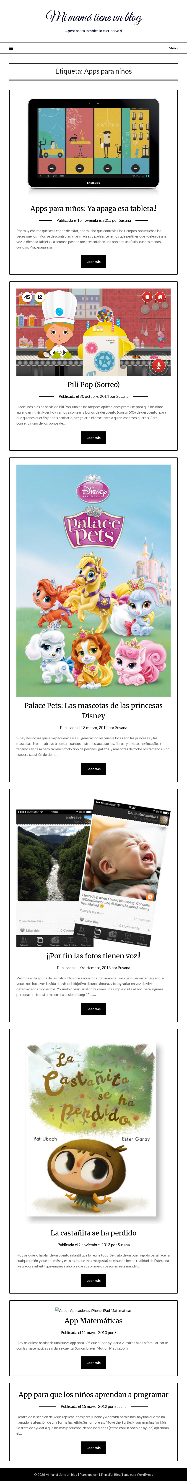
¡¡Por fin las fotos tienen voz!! (94, 956)
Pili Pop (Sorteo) (94, 384)
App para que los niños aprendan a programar (93, 1394)
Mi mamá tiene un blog (93, 18)
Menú (173, 48)
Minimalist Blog (110, 1474)
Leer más (93, 261)
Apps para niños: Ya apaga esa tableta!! (93, 208)
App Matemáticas (94, 1320)
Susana (125, 220)
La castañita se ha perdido (93, 1233)
